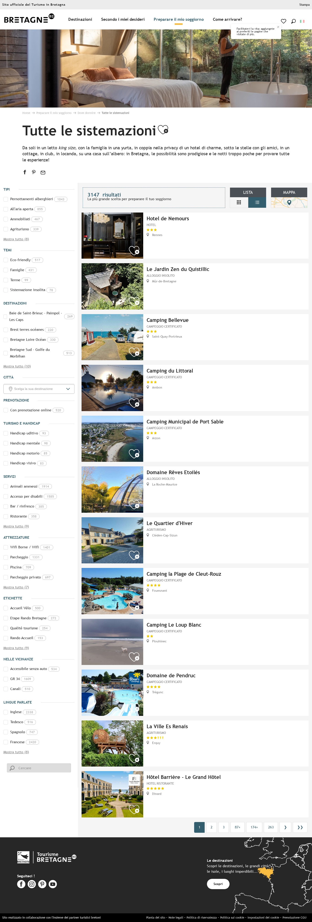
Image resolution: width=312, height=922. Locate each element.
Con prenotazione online (35, 410)
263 (271, 827)
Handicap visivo (27, 463)
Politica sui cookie (232, 917)
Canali (20, 689)
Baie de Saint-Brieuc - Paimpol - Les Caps (40, 316)
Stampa (304, 4)
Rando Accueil (26, 638)
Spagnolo (22, 732)
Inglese (21, 712)
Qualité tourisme (29, 628)
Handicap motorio (28, 453)
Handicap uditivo (28, 433)
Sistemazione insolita (31, 290)
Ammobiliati (25, 219)
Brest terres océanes (31, 329)
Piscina (20, 567)
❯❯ (300, 827)
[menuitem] (29, 19)
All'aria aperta (26, 209)
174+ (254, 827)
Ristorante (23, 516)
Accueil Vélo (25, 608)
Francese (23, 742)
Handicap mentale (29, 443)
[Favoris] (284, 21)
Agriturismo (24, 229)
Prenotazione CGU (294, 917)
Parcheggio (25, 557)
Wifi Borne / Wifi (30, 547)
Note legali (176, 917)
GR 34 (20, 679)
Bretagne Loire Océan (33, 339)
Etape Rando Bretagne (33, 618)
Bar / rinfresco (27, 506)
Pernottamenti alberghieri (37, 199)
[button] (293, 21)
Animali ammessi (29, 486)
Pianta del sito (155, 917)
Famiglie (22, 270)
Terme (19, 280)
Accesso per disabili (32, 496)
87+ (237, 827)
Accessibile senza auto (33, 669)
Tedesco (21, 722)
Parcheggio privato (30, 577)
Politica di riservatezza (202, 917)
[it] (302, 21)
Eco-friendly (25, 260)
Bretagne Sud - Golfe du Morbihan (41, 352)
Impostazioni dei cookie (263, 917)
